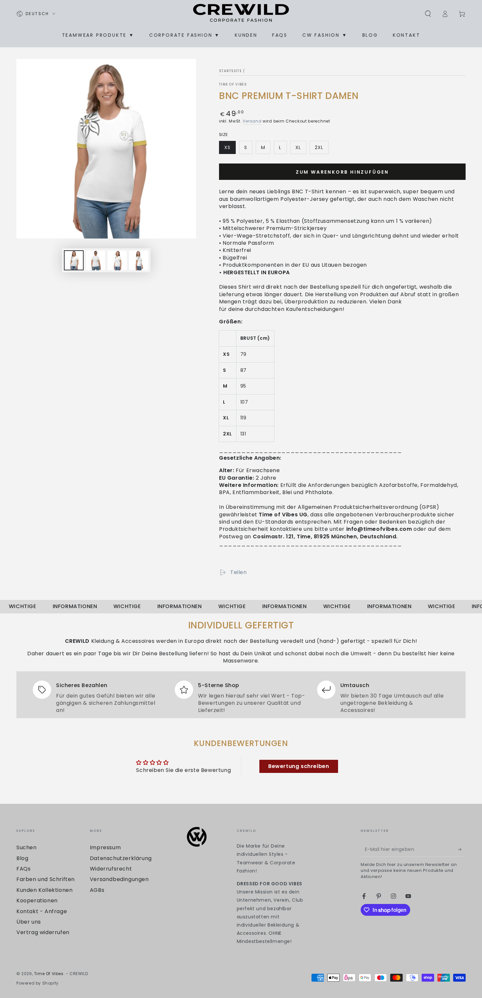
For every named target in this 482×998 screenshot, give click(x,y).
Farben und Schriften (45, 879)
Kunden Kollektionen (44, 890)
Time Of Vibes (233, 84)
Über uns (28, 922)
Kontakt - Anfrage (41, 911)
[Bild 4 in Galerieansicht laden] (139, 260)
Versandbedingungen (119, 879)
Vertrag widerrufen (43, 932)
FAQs (23, 869)
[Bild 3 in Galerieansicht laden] (117, 260)
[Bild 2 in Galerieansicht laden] (95, 260)
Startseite (230, 70)
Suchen (26, 847)
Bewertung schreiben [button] (298, 766)
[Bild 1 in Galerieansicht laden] (74, 260)
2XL (321, 149)
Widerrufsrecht (111, 869)
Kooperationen (37, 900)
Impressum (105, 847)
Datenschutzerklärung (121, 858)
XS (230, 149)
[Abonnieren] (462, 849)
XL (300, 149)
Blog (22, 858)
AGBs (97, 890)
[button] (427, 14)
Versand (252, 121)
